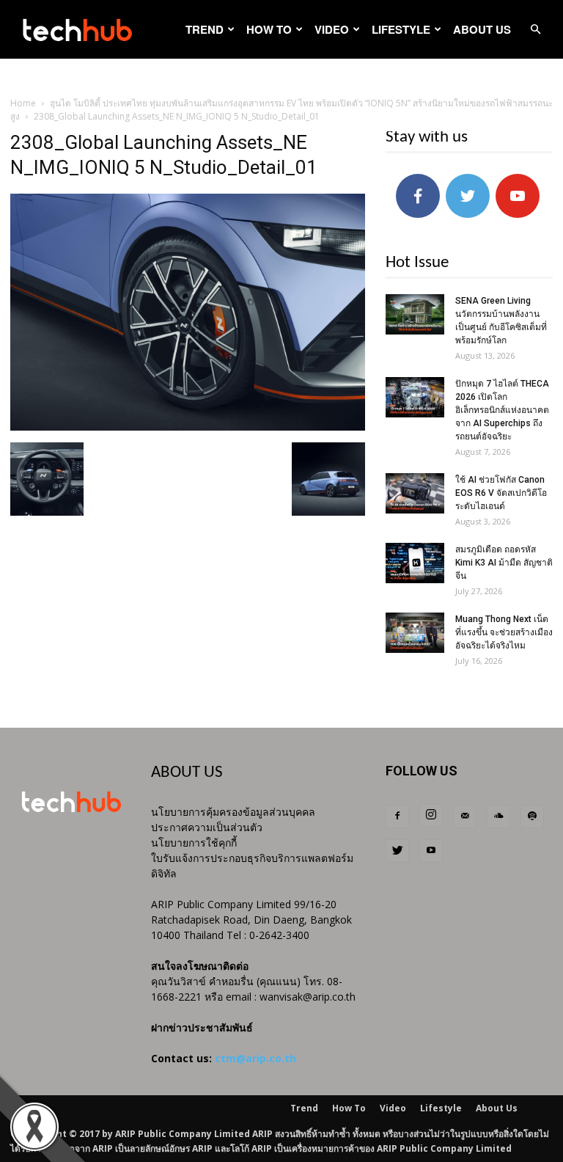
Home (23, 103)
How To (269, 29)
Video (331, 29)
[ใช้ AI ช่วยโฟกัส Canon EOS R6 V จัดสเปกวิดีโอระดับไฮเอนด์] (415, 493)
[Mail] (464, 816)
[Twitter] (397, 851)
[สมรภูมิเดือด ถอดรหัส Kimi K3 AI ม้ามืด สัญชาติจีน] (415, 563)
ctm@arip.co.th (255, 1058)
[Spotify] (532, 816)
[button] (535, 30)
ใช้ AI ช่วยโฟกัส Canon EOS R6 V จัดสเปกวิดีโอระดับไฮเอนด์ (501, 493)
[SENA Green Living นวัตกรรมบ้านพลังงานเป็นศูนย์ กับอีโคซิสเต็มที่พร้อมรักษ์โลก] (415, 314)
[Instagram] (431, 815)
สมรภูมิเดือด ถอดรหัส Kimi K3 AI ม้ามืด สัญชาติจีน (504, 562)
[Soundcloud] (498, 816)
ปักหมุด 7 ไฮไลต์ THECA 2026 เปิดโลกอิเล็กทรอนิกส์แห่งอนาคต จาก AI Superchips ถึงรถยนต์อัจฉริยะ (502, 410)
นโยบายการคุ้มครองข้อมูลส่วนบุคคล (233, 812)
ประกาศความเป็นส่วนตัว (206, 827)
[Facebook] (397, 816)
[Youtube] (431, 851)
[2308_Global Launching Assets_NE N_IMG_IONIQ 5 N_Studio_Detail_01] (187, 427)
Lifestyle (401, 29)
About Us (482, 29)
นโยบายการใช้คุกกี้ (194, 842)
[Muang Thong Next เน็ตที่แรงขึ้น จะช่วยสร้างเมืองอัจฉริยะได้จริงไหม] (415, 633)
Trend (204, 29)
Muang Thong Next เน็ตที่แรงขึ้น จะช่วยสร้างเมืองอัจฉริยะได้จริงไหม (504, 632)
